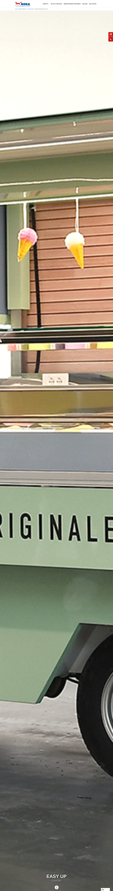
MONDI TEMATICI (22, 9)
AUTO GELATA (30, 9)
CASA (16, 9)
